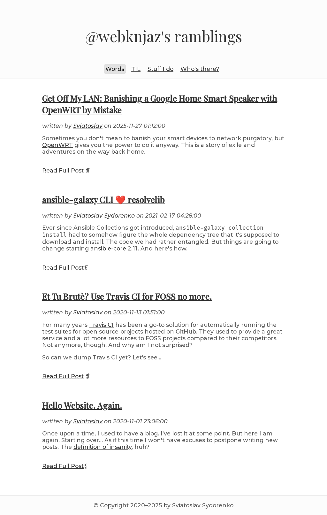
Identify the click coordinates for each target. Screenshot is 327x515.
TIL (136, 68)
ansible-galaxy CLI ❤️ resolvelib (103, 199)
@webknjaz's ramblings (163, 36)
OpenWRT (57, 145)
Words (114, 68)
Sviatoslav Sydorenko (104, 215)
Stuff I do (160, 68)
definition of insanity (102, 446)
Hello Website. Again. (82, 405)
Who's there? (199, 68)
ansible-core (108, 248)
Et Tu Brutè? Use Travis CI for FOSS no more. (127, 296)
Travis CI (101, 324)
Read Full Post (63, 170)
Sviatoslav (88, 125)
